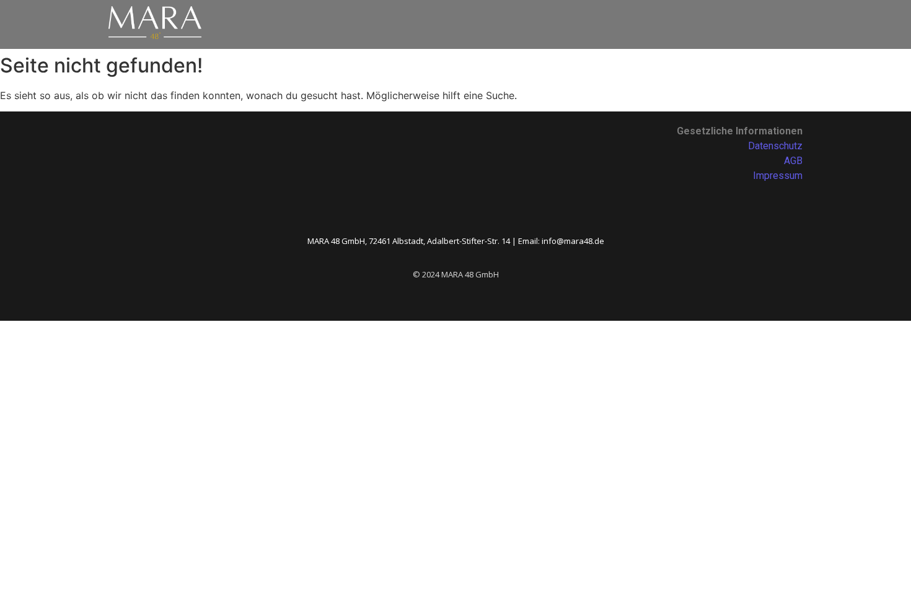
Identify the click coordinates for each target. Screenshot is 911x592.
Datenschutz (775, 146)
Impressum (778, 175)
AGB (793, 161)
